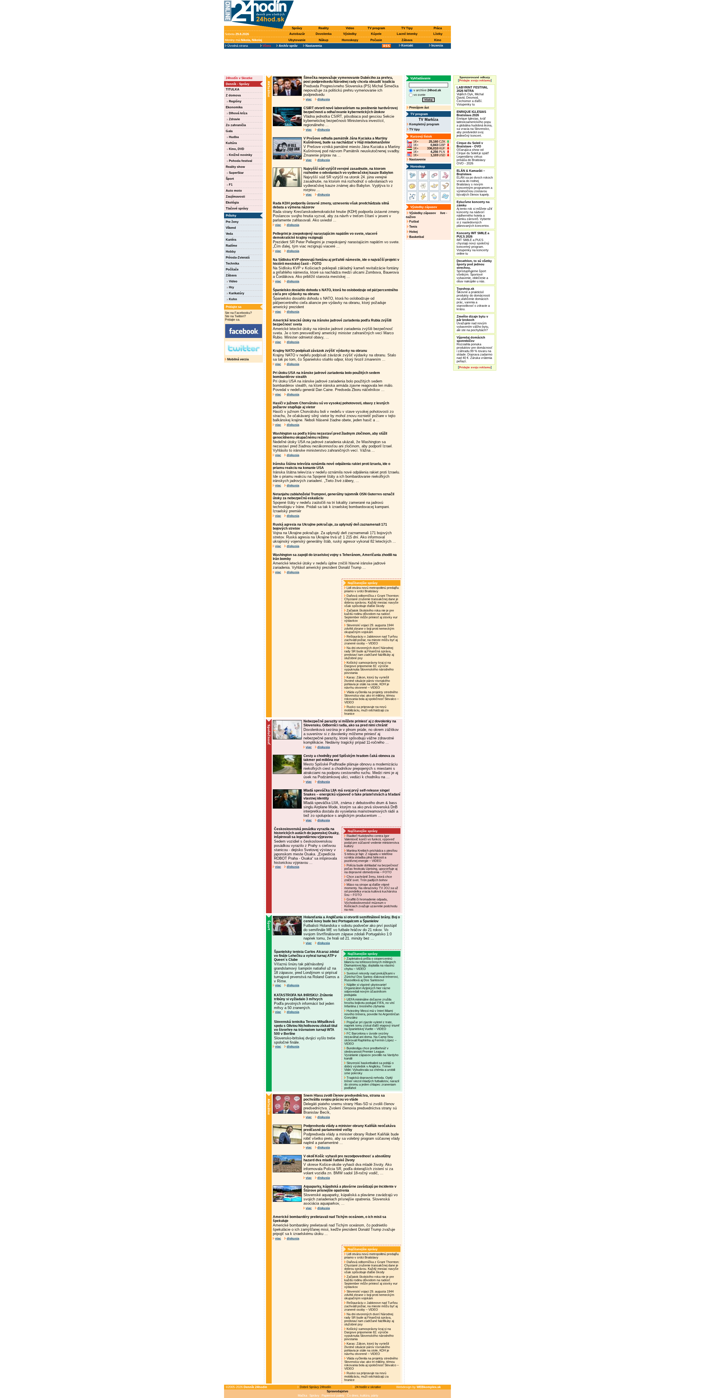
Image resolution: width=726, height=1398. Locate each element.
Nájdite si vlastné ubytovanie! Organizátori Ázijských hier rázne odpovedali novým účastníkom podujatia (367, 990)
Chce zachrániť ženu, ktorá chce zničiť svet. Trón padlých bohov (368, 878)
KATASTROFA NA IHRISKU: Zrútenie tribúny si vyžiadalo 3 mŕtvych (303, 997)
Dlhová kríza (237, 113)
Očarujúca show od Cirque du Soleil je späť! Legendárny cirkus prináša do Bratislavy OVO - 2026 (473, 153)
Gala (229, 131)
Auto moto (234, 190)
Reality (323, 28)
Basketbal (416, 236)
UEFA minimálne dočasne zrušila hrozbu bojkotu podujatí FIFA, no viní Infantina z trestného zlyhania (369, 1003)
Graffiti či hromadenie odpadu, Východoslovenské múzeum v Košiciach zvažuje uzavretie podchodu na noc (370, 904)
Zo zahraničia (236, 125)
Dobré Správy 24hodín (315, 1387)
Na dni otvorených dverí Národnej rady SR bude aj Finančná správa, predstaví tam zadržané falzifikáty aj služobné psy (369, 653)
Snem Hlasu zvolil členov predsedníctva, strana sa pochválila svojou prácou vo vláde (344, 1097)
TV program (376, 28)
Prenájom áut (418, 107)
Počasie (376, 40)
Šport (230, 178)
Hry (231, 287)
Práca (438, 28)
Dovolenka (324, 33)
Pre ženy (232, 221)
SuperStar (236, 172)
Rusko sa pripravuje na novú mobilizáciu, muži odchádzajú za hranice (366, 710)
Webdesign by (418, 1387)
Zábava (407, 40)
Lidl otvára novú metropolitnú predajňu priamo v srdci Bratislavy (371, 589)
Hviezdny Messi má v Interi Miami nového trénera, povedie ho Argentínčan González (371, 1014)
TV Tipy (407, 28)
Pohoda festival (240, 160)
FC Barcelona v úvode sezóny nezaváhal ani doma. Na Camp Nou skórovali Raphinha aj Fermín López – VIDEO (370, 1038)
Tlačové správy (237, 208)
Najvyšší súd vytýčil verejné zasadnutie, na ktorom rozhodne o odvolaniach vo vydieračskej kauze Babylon (348, 171)
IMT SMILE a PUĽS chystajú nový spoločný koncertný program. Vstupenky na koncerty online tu (473, 243)
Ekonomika (234, 107)
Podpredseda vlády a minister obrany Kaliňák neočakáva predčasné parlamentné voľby (349, 1128)
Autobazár (297, 33)
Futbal (413, 221)
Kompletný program (423, 124)
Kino (437, 40)
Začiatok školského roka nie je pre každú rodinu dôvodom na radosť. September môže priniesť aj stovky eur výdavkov (371, 615)
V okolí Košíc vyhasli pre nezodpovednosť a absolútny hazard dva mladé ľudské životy (347, 1158)
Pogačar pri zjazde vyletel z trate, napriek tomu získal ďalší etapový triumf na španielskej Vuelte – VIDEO (371, 1025)
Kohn (232, 299)
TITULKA (232, 89)
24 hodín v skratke (367, 1387)
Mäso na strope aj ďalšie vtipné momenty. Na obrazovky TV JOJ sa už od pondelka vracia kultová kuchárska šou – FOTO (371, 889)
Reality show (235, 166)
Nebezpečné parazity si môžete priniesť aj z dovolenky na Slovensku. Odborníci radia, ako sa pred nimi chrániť (349, 723)
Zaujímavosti (235, 196)
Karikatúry (236, 293)
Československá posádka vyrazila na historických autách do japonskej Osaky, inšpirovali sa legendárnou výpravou (306, 833)
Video (350, 28)
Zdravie (234, 119)
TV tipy (414, 129)
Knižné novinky (240, 154)
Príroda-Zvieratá (238, 257)
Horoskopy (350, 40)
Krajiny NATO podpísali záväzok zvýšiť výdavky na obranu (320, 351)
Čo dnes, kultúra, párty (362, 1395)
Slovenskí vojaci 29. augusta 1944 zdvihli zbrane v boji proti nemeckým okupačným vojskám (369, 628)
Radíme (231, 245)
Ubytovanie (296, 40)
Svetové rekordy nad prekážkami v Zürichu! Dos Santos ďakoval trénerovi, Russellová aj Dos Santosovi (371, 977)
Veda (229, 233)
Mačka (302, 1395)
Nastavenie (417, 159)
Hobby (231, 251)
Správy (297, 28)
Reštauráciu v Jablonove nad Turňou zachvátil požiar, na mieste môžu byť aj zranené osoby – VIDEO (371, 640)
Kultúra (231, 143)
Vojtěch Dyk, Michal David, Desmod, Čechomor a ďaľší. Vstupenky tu (472, 96)
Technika (232, 263)
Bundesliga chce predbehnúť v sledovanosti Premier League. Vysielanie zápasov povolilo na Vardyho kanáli (371, 1053)
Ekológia (232, 202)
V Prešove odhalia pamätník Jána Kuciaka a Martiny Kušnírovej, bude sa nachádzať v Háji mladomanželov (346, 140)
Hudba (233, 137)
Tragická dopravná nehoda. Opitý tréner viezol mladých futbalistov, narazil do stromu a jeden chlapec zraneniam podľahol (371, 1083)
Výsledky (349, 33)
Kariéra (231, 239)
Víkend (231, 227)
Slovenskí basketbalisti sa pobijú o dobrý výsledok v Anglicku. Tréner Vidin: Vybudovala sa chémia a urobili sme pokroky (369, 1068)
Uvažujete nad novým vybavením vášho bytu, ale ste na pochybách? (473, 323)
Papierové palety (333, 1395)
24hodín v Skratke (239, 78)
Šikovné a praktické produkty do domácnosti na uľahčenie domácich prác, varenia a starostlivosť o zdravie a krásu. (473, 299)
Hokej (413, 231)
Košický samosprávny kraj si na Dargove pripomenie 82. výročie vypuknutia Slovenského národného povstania (369, 667)
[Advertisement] (373, 13)
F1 (230, 184)
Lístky (437, 33)
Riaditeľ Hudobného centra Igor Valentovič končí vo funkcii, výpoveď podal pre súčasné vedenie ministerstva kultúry (371, 841)
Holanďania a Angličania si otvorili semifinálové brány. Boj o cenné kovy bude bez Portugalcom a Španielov (351, 919)
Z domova (233, 95)
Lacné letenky (407, 33)
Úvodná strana (237, 45)
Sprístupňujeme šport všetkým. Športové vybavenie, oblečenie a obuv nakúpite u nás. (474, 271)
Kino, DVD (236, 149)
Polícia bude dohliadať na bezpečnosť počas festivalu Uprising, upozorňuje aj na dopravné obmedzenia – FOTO (371, 869)
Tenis (412, 226)
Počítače (232, 269)
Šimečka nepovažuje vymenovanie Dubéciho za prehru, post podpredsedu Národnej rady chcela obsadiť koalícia (349, 80)
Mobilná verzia (237, 359)
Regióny (234, 101)
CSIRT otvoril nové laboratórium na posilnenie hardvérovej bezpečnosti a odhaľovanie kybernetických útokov (350, 110)
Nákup (323, 40)
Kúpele (376, 33)
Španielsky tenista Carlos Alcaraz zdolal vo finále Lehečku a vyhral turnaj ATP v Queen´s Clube (306, 956)
